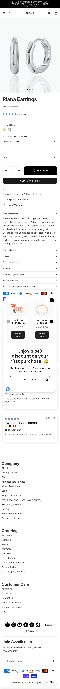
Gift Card (6, 509)
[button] (10, 114)
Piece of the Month (11, 602)
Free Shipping (9, 558)
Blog (4, 477)
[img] (12, 418)
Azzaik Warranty (10, 280)
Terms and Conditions (13, 562)
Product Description (12, 213)
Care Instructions (10, 262)
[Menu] (3, 13)
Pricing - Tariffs (9, 472)
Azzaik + (6, 593)
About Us (6, 468)
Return (5, 544)
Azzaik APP (8, 588)
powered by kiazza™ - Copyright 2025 (30, 682)
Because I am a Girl (12, 513)
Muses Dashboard (11, 486)
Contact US (8, 597)
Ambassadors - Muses (13, 481)
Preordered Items (11, 518)
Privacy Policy (9, 567)
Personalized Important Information (19, 286)
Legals (5, 490)
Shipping (6, 268)
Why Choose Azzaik (12, 495)
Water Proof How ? (11, 504)
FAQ (4, 611)
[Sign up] (53, 661)
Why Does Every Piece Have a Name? (21, 499)
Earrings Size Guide (12, 607)
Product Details (9, 250)
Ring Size (6, 553)
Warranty (6, 548)
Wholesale (7, 535)
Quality (6, 256)
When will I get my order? (14, 274)
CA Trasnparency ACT (13, 571)
